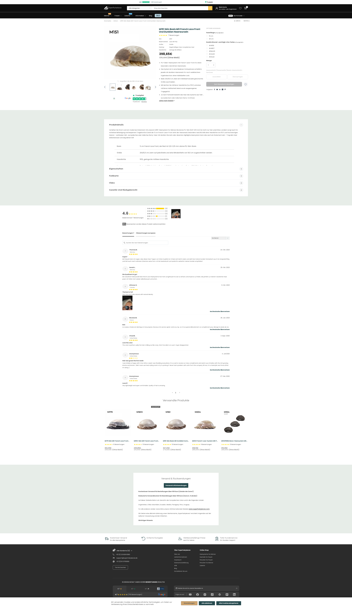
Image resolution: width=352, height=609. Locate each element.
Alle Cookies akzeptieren (228, 603)
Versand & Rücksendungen (176, 485)
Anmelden (222, 9)
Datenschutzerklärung (181, 563)
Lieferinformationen (180, 557)
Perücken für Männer (206, 563)
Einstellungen (189, 603)
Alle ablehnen (207, 603)
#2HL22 (211, 57)
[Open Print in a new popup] (219, 89)
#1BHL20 (212, 51)
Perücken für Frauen (206, 560)
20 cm (211, 39)
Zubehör (202, 565)
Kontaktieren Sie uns (180, 571)
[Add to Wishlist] (245, 84)
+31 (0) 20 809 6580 (123, 554)
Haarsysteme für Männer (208, 554)
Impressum (178, 560)
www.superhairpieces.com (199, 509)
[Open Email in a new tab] (217, 89)
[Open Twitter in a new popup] (222, 88)
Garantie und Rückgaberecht (123, 190)
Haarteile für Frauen (206, 557)
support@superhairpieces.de (126, 558)
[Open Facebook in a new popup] (214, 89)
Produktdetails (116, 125)
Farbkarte (114, 176)
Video (112, 183)
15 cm (211, 36)
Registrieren (233, 9)
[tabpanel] (117, 428)
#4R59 (211, 45)
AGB (175, 565)
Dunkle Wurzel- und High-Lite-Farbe (224, 42)
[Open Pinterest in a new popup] (225, 89)
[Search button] (210, 8)
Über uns (177, 554)
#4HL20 (212, 54)
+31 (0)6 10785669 (122, 561)
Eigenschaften (116, 169)
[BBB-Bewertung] (160, 589)
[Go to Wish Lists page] (240, 8)
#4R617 (211, 48)
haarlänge (214, 33)
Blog (175, 568)
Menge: (209, 60)
